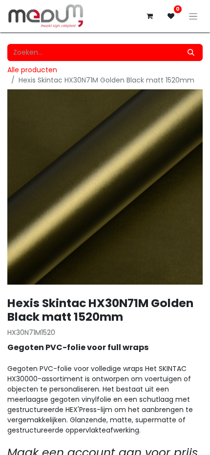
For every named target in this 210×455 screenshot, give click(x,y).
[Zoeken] (191, 52)
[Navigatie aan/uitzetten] (193, 16)
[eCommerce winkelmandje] (149, 16)
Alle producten (32, 70)
